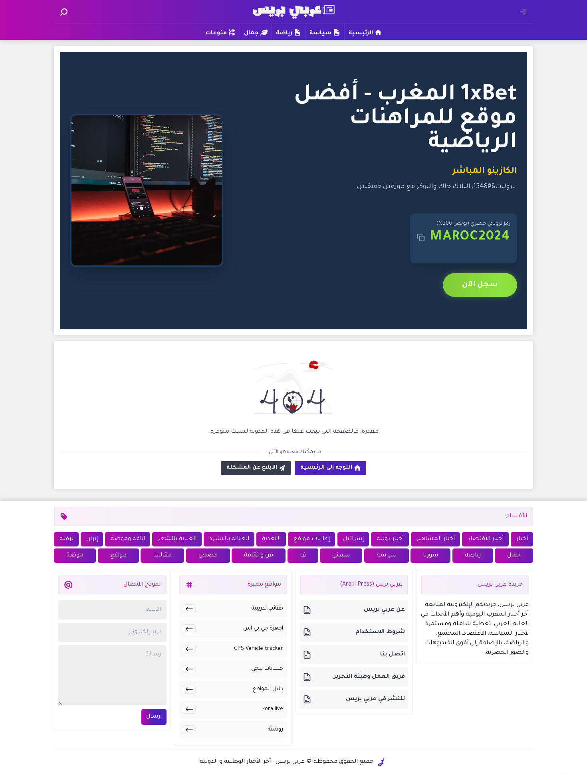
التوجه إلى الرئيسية (326, 468)
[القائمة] (523, 12)
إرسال (154, 717)
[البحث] (64, 12)
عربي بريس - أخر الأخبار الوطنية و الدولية (252, 762)
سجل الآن (480, 285)
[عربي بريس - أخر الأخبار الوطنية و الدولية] (293, 11)
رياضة (284, 33)
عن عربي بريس (384, 610)
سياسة (320, 33)
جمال (251, 33)
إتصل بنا (392, 654)
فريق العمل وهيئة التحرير (369, 677)
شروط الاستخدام (380, 632)
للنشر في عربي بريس (375, 699)
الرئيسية (361, 33)
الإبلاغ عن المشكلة (251, 468)
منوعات (216, 33)
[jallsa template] (381, 762)
